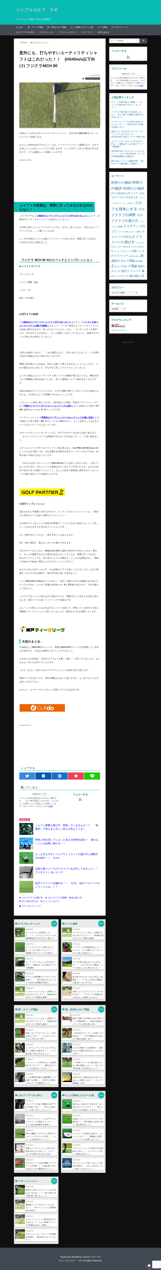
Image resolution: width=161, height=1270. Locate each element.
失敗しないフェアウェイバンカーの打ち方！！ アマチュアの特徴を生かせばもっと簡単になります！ (88, 994)
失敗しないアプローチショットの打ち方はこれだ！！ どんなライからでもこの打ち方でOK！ (41, 1036)
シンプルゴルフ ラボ (37, 9)
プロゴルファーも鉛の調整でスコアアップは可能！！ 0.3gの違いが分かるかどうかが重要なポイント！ (41, 1166)
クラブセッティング (119, 27)
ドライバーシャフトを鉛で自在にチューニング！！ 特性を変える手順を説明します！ (127, 124)
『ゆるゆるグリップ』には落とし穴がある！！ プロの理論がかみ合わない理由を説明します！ (88, 1036)
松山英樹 (139, 261)
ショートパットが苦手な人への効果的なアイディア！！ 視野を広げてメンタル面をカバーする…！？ (41, 1065)
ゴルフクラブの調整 (56, 897)
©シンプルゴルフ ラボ (70, 1260)
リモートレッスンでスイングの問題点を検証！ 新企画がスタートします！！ (41, 1237)
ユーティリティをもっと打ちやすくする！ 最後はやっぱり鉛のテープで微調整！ (41, 965)
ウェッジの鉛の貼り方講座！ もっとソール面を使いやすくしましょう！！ (127, 104)
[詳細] (50, 806)
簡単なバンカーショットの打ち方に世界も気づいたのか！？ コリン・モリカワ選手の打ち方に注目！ (41, 1151)
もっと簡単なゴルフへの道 (82, 27)
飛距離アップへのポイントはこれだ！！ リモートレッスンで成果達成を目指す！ (41, 1207)
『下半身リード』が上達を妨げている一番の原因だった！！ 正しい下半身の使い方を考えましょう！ (88, 1065)
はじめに (19, 27)
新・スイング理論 (35, 27)
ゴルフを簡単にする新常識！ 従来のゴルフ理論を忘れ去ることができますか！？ (88, 1051)
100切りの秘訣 (133, 188)
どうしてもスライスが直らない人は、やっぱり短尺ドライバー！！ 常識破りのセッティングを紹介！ (41, 950)
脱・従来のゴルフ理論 (56, 27)
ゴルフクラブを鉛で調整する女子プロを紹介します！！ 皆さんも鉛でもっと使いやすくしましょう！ (41, 1107)
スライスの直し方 (124, 232)
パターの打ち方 (123, 247)
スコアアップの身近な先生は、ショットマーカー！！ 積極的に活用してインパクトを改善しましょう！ (88, 1136)
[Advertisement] (59, 179)
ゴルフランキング (118, 330)
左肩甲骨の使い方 (134, 256)
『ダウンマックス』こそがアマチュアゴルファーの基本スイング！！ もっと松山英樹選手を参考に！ (41, 1122)
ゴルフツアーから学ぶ (25, 32)
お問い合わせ (103, 32)
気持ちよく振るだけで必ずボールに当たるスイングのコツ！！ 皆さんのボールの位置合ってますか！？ (88, 1107)
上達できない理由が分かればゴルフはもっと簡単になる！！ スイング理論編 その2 (88, 1080)
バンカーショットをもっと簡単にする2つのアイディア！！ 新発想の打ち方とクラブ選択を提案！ (41, 994)
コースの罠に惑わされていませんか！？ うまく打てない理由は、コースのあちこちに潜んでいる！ (88, 965)
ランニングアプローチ (122, 251)
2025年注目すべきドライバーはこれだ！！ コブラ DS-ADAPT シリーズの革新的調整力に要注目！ (128, 153)
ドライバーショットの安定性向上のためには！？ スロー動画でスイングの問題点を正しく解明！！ (41, 1222)
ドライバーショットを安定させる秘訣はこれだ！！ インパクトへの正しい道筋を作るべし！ (88, 1151)
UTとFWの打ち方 (28, 901)
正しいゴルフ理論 (124, 266)
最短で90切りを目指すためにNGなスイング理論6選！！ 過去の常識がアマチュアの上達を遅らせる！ (88, 1021)
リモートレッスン (46, 32)
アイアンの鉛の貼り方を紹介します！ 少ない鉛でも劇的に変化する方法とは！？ (127, 114)
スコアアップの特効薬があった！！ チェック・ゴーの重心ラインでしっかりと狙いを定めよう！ (89, 950)
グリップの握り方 (128, 203)
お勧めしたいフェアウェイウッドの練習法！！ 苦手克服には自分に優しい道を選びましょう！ (88, 1122)
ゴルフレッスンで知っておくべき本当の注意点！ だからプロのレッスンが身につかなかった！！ (88, 1166)
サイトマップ (87, 32)
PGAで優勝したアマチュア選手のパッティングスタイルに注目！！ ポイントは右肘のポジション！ (41, 1136)
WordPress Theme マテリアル (86, 1257)
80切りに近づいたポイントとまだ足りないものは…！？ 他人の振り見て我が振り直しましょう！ (41, 1193)
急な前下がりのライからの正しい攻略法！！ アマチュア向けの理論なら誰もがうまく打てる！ (88, 980)
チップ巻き (136, 232)
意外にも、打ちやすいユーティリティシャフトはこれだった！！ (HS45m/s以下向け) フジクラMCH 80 (128, 134)
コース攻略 (102, 27)
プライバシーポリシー (68, 32)
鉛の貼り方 (75, 897)
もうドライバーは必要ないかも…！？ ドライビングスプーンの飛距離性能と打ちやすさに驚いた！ (41, 935)
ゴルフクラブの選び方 (31, 897)
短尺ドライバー (131, 271)
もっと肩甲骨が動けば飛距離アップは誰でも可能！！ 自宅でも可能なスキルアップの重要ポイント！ (41, 1080)
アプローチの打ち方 (127, 197)
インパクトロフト (50, 901)
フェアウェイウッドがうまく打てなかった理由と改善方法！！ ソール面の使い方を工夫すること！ (41, 1051)
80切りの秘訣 (121, 182)
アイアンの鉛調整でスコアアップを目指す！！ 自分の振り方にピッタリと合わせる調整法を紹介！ (41, 980)
